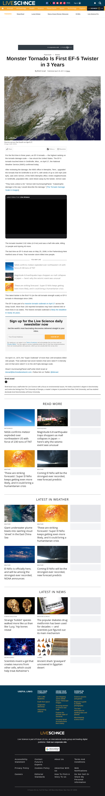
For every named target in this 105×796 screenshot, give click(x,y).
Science (41, 8)
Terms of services (31, 342)
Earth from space (44, 702)
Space (62, 8)
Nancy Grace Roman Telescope (58, 14)
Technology (72, 8)
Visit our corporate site (56, 742)
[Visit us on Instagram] (54, 3)
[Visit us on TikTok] (64, 3)
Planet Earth (51, 8)
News (68, 71)
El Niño (78, 14)
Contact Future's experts (39, 762)
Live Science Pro (93, 14)
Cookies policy (42, 768)
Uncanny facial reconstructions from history (61, 721)
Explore (82, 8)
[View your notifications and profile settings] (95, 3)
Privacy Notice (11, 344)
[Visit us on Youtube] (57, 3)
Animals (10, 8)
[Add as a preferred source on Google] (52, 749)
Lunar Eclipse (36, 14)
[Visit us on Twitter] (50, 3)
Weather (57, 55)
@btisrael (54, 372)
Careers (19, 774)
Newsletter (63, 149)
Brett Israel (41, 71)
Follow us (52, 149)
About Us (59, 759)
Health (31, 8)
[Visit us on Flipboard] (61, 3)
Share (10, 149)
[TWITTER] (6, 382)
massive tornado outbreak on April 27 (40, 304)
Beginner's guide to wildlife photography (80, 704)
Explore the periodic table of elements (61, 714)
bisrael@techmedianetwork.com (18, 372)
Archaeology (21, 8)
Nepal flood (20, 14)
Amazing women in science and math (62, 707)
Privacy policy (22, 768)
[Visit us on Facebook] (47, 3)
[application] (36, 216)
